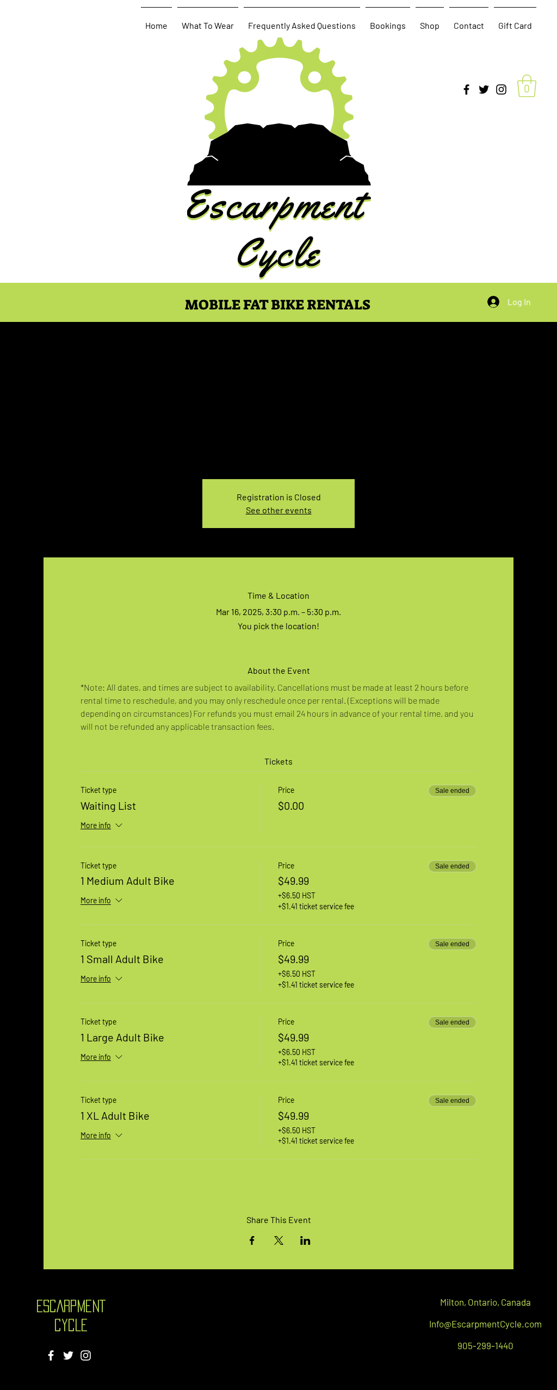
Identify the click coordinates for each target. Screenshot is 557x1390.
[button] (526, 86)
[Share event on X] (279, 1240)
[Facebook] (466, 89)
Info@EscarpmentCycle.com (485, 1323)
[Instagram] (501, 89)
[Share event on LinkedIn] (305, 1240)
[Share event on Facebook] (252, 1240)
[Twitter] (484, 89)
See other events (279, 510)
